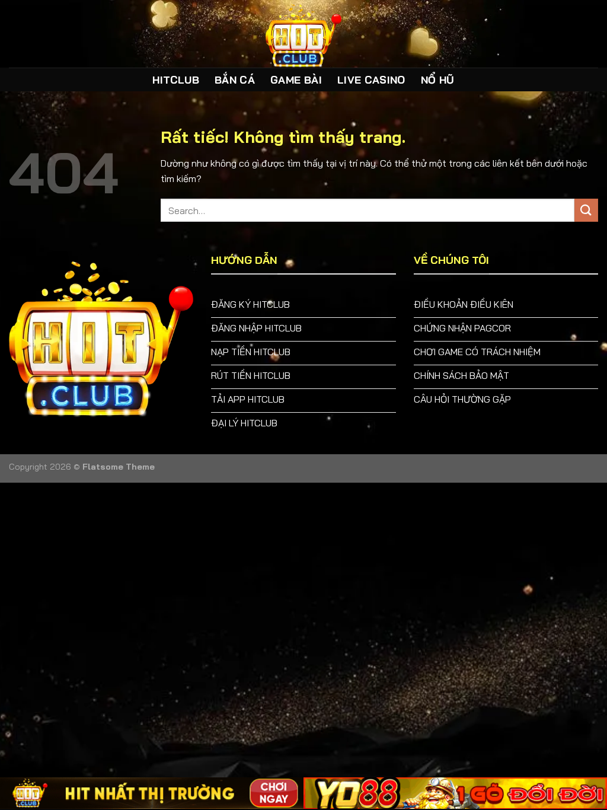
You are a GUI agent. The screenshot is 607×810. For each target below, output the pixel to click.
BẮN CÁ (235, 79)
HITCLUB (175, 79)
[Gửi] (586, 210)
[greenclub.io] (303, 34)
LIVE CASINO (371, 79)
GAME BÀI (296, 79)
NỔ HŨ (438, 79)
